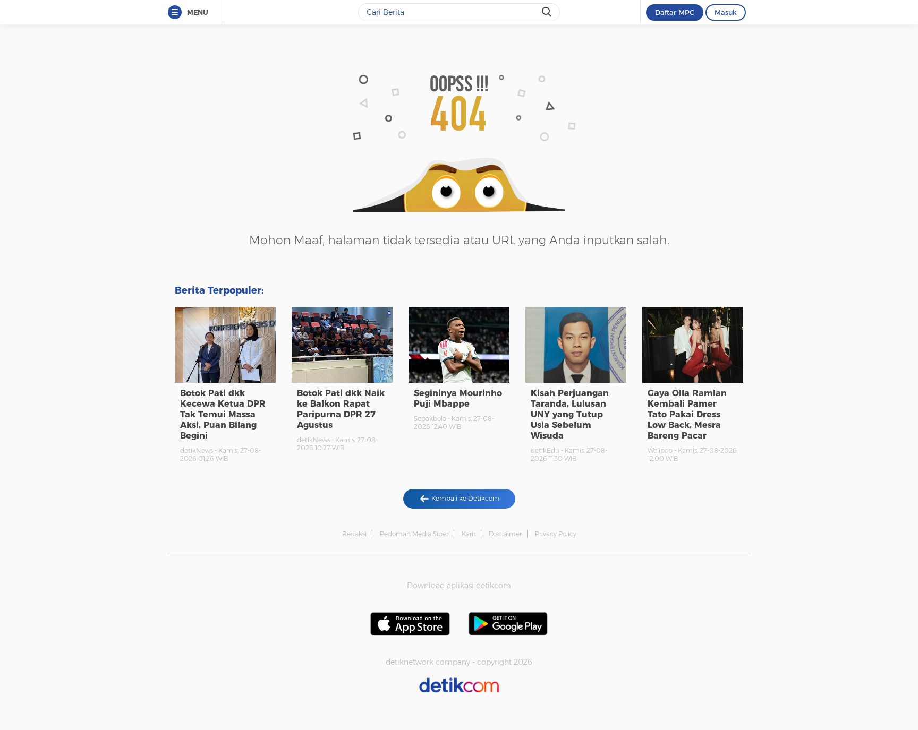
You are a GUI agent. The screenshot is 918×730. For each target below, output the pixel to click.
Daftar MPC (674, 12)
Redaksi (354, 534)
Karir (468, 534)
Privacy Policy (555, 534)
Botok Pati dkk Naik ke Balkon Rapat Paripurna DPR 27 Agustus (341, 409)
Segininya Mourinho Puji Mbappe (458, 398)
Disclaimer (505, 534)
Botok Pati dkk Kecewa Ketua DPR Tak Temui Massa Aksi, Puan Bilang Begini (223, 414)
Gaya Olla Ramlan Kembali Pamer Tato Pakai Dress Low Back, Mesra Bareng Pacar (687, 414)
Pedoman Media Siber (414, 534)
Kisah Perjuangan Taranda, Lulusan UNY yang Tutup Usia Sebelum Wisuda (570, 414)
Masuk (726, 12)
